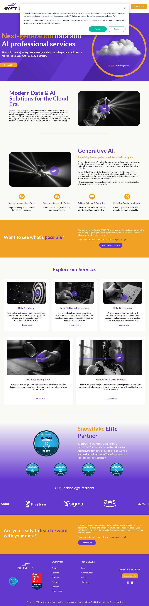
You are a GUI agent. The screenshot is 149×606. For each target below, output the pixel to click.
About (54, 568)
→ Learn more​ (26, 325)
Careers (55, 586)
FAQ (83, 577)
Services (55, 572)
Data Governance (123, 308)
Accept (97, 29)
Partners (55, 582)
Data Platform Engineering (74, 308)
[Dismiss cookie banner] (124, 8)
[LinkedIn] (128, 583)
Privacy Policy (82, 602)
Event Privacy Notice (113, 602)
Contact (55, 577)
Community (57, 591)
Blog (83, 568)
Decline (116, 29)
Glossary (85, 582)
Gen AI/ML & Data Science (110, 379)
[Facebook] (132, 583)
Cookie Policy (97, 602)
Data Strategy (26, 308)
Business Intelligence (38, 379)
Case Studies (87, 572)
